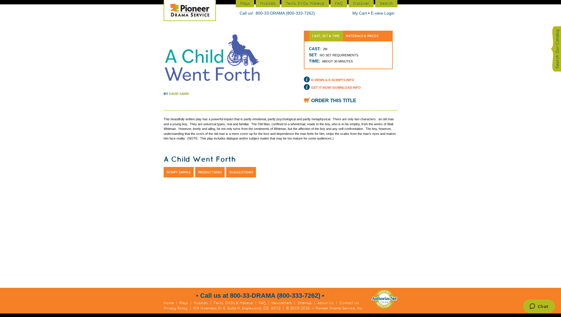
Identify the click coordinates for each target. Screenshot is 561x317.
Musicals (201, 303)
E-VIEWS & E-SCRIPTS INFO (332, 80)
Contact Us (349, 303)
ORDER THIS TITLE (333, 100)
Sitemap (304, 303)
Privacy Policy (176, 308)
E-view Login (382, 13)
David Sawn (179, 93)
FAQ (262, 303)
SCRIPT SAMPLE (179, 172)
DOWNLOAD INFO (336, 87)
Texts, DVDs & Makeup (233, 303)
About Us (325, 303)
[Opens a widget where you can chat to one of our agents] (539, 306)
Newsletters (281, 303)
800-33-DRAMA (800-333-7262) (285, 13)
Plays (183, 303)
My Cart (360, 13)
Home (169, 303)
